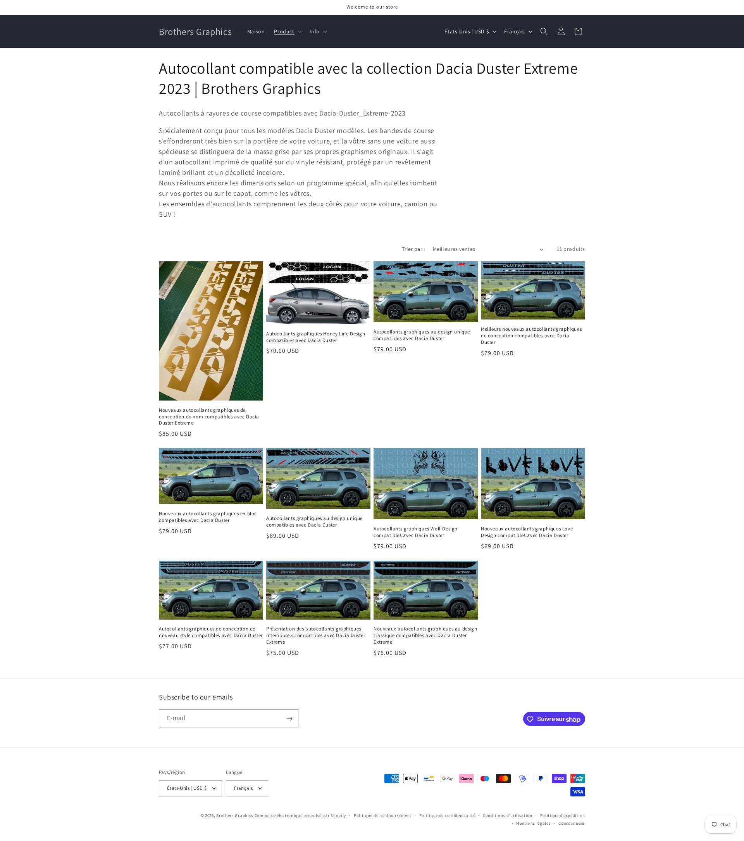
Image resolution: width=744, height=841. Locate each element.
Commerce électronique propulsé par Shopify (300, 815)
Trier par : (413, 248)
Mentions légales (533, 822)
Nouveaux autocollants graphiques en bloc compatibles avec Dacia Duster (208, 517)
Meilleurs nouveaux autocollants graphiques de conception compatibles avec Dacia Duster (531, 335)
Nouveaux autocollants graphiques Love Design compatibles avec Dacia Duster (527, 532)
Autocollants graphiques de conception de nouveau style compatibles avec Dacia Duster (211, 632)
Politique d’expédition (562, 815)
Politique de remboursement (383, 815)
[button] (287, 31)
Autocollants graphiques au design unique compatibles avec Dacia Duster (422, 335)
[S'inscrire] (289, 719)
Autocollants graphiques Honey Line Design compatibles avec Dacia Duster (315, 337)
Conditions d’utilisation (507, 815)
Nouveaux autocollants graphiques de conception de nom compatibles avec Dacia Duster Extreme (209, 417)
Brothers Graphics (234, 815)
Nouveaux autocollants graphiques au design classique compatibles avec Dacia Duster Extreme (425, 635)
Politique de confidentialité (447, 815)
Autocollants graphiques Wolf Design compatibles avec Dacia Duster (416, 532)
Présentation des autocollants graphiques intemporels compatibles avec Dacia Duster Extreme (315, 635)
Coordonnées (571, 822)
